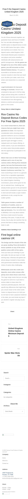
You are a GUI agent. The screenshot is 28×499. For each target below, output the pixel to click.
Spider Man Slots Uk (12, 352)
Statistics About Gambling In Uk (11, 229)
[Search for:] (14, 378)
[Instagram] (3, 445)
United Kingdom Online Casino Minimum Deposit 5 (16, 330)
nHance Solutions (11, 491)
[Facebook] (17, 311)
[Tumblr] (26, 311)
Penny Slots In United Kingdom (11, 109)
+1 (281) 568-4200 (8, 476)
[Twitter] (20, 311)
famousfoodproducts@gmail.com (12, 478)
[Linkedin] (23, 311)
